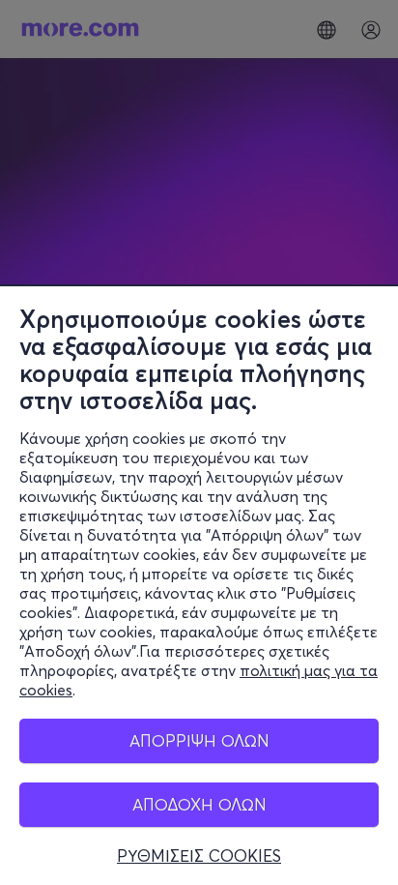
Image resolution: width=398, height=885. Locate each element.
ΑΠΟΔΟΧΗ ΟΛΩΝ (199, 804)
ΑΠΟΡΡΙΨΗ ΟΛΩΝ (199, 740)
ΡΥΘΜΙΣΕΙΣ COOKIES (199, 856)
